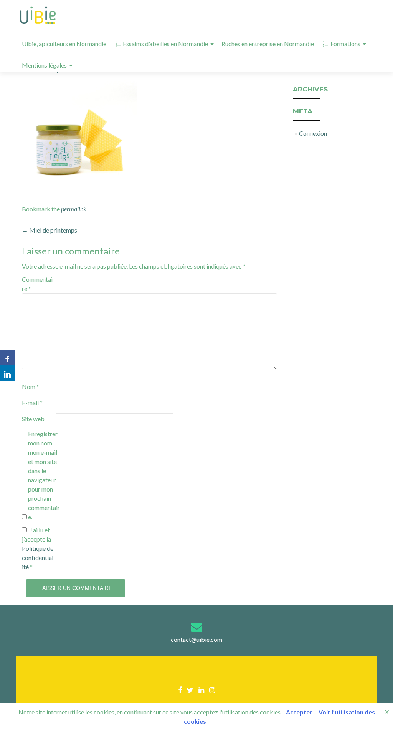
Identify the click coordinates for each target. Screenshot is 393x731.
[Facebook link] (180, 689)
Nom (30, 386)
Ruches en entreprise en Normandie (267, 43)
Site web (33, 418)
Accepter (299, 712)
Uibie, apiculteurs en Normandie (64, 43)
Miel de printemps (49, 230)
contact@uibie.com (196, 639)
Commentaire (37, 284)
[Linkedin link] (201, 689)
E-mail (32, 402)
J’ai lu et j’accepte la (37, 548)
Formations (345, 43)
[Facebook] (7, 358)
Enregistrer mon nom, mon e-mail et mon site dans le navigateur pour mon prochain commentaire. (44, 475)
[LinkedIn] (7, 373)
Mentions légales (44, 65)
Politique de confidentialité (37, 557)
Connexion (313, 133)
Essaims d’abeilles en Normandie (165, 43)
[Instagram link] (212, 689)
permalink (73, 209)
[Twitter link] (190, 689)
